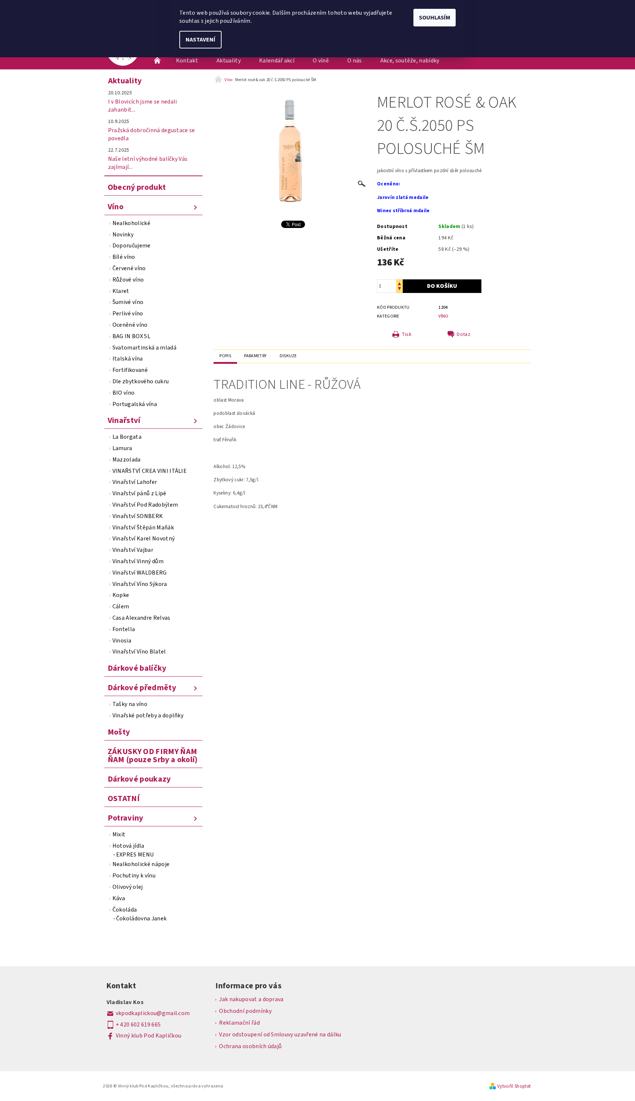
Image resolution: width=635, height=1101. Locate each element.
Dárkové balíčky (137, 668)
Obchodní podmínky (245, 1011)
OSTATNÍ (124, 798)
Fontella (123, 629)
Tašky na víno (129, 704)
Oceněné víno (130, 325)
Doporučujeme (131, 246)
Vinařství (124, 420)
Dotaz (463, 334)
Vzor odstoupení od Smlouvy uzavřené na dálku (280, 1035)
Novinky (122, 235)
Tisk (407, 334)
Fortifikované (130, 370)
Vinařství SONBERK (137, 516)
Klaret (120, 291)
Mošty (119, 732)
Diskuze (288, 356)
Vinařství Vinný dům (138, 561)
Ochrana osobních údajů (250, 1046)
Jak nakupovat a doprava (251, 999)
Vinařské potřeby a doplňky (147, 715)
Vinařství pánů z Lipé (139, 493)
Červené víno (129, 268)
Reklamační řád (239, 1023)
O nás (354, 61)
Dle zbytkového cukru (140, 381)
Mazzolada (126, 460)
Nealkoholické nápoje (140, 864)
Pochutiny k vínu (133, 876)
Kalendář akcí (276, 61)
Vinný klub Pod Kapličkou (149, 1036)
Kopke (120, 595)
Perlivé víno (127, 313)
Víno (115, 207)
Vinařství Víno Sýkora (139, 584)
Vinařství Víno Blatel (139, 652)
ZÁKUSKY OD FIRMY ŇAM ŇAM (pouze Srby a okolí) (153, 755)
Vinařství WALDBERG (139, 573)
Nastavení (200, 40)
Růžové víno (128, 280)
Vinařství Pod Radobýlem (145, 505)
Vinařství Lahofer (134, 482)
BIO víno (123, 393)
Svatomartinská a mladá (144, 348)
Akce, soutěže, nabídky (410, 61)
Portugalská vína (134, 404)
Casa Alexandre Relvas (141, 618)
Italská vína (127, 359)
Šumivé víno (128, 302)
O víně (321, 61)
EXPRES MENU (135, 854)
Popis (225, 356)
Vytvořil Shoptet (514, 1086)
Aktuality (228, 61)
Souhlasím (434, 18)
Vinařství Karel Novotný (143, 539)
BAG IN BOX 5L (131, 336)
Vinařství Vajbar (132, 550)
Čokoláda (124, 910)
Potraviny (125, 818)
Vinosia (121, 641)
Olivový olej (127, 887)
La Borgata (126, 437)
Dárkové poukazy (139, 779)
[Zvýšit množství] (399, 282)
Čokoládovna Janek (141, 918)
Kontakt (187, 61)
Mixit (119, 834)
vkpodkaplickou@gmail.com (153, 1013)
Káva (118, 898)
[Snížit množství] (399, 289)
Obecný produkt (137, 187)
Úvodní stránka (157, 60)
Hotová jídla (128, 846)
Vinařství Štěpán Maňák (143, 528)
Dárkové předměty (142, 687)
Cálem (120, 606)
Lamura (122, 448)
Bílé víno (123, 257)
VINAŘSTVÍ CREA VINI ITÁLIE (149, 471)
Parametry (255, 356)
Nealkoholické (131, 223)
